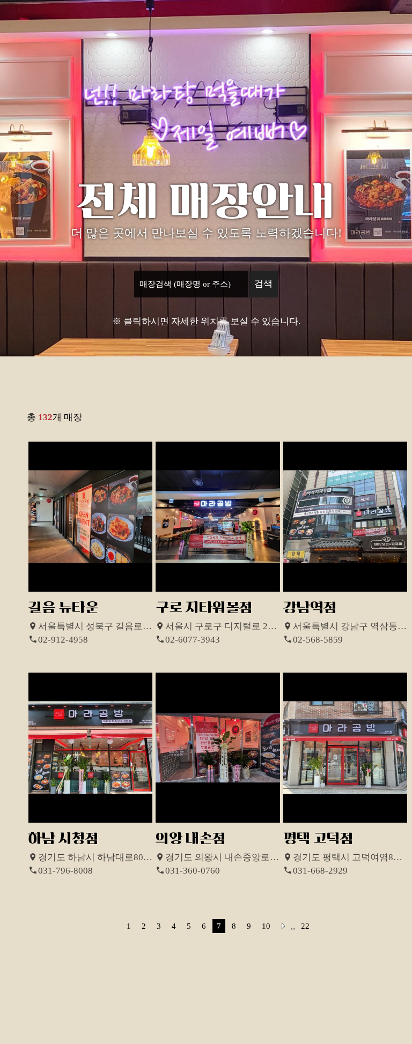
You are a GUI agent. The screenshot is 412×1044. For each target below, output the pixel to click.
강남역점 (310, 607)
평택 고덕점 (318, 838)
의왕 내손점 (191, 838)
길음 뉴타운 (63, 607)
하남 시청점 (63, 838)
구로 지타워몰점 (204, 607)
